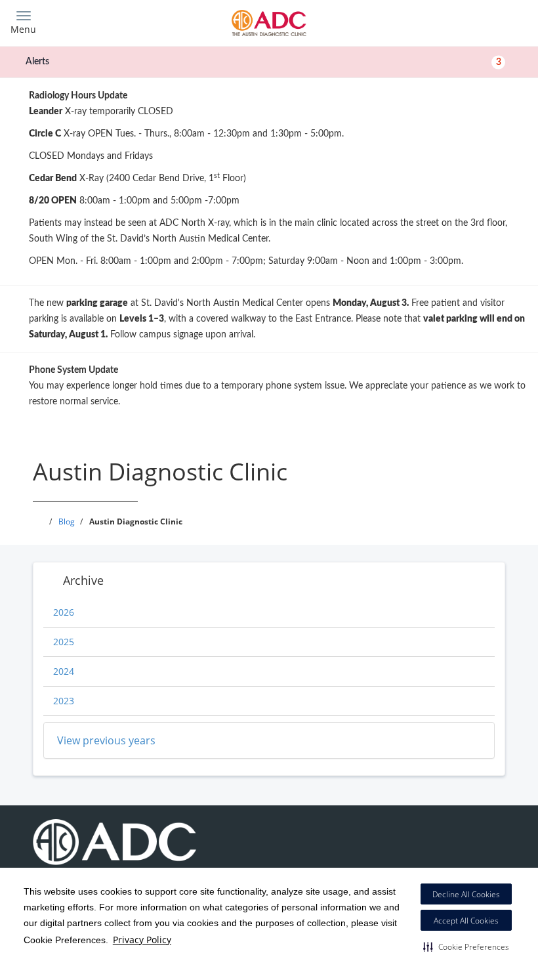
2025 (63, 641)
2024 (63, 671)
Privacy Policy (142, 939)
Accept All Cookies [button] (466, 920)
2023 (63, 700)
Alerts (263, 61)
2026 (63, 612)
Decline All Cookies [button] (466, 894)
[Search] (464, 21)
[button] (466, 946)
